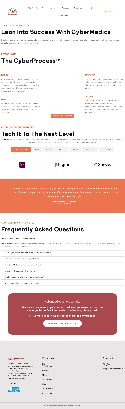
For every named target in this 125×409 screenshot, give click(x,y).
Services (52, 8)
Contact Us (107, 11)
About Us (65, 8)
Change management (92, 100)
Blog (92, 8)
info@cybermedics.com (113, 369)
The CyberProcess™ (35, 8)
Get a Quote (63, 16)
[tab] (21, 149)
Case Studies (79, 8)
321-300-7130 (107, 365)
